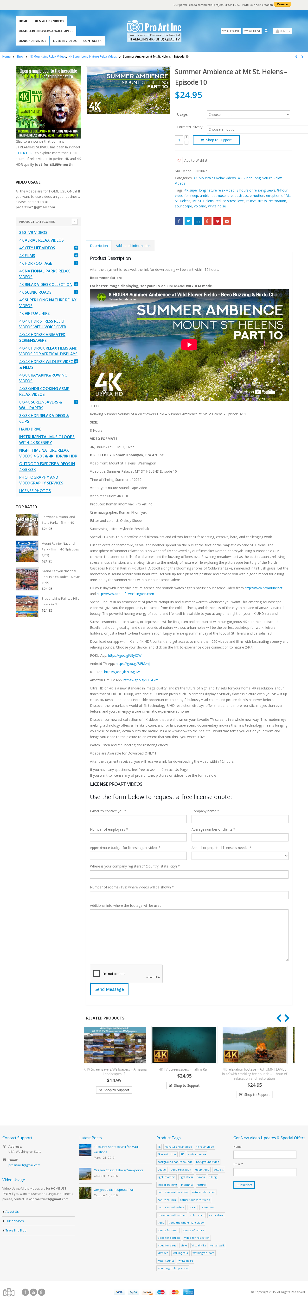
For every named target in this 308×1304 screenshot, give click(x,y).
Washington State (203, 1253)
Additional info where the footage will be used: (126, 905)
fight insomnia (166, 1177)
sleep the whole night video (186, 1222)
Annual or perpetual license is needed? (221, 847)
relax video (197, 1215)
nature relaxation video (173, 1192)
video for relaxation (197, 1237)
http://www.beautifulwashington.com (125, 593)
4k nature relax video (178, 1146)
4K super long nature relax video (209, 190)
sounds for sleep (168, 1230)
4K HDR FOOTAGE (35, 263)
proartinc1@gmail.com (24, 1165)
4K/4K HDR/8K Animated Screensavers (42, 337)
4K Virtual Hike (34, 313)
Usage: (182, 114)
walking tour (180, 1253)
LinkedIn (198, 221)
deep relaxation (181, 1169)
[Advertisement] (48, 697)
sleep (161, 1222)
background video (207, 1162)
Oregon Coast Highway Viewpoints (118, 1170)
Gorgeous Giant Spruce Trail (114, 1190)
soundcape (183, 206)
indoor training (167, 1184)
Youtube (33, 1292)
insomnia (187, 1184)
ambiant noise (197, 1154)
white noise (217, 206)
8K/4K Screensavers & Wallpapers (46, 31)
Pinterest (217, 221)
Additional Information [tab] (133, 245)
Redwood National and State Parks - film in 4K (58, 520)
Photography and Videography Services (41, 480)
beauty (162, 1169)
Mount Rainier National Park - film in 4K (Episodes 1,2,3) (60, 549)
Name (237, 1146)
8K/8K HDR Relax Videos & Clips (44, 418)
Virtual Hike (199, 1245)
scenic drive (216, 1215)
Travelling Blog (16, 1230)
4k (159, 1146)
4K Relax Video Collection (45, 284)
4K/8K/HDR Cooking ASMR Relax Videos (44, 391)
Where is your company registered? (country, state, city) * (135, 866)
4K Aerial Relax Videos (41, 240)
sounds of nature (193, 1230)
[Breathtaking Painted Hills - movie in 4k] (27, 606)
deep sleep (202, 1169)
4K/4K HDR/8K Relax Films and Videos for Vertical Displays (48, 351)
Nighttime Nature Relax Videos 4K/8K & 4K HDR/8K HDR (48, 453)
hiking (213, 1177)
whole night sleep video (173, 1268)
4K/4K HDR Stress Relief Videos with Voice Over (42, 324)
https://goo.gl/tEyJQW (124, 655)
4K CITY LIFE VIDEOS (37, 248)
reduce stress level (230, 201)
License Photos (35, 490)
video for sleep (167, 1245)
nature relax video (204, 1192)
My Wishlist (252, 31)
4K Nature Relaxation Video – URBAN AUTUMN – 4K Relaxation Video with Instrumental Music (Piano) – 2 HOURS (260, 1074)
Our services (15, 1221)
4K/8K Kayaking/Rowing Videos (43, 378)
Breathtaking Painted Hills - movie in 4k (61, 601)
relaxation (207, 1207)
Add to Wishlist (195, 160)
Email (227, 221)
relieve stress (256, 201)
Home (23, 21)
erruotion (257, 195)
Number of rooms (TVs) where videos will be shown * (132, 887)
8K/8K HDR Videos (32, 41)
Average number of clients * (213, 829)
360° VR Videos (33, 232)
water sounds (166, 1260)
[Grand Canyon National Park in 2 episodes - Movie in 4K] (27, 578)
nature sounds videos (171, 1207)
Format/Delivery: (190, 127)
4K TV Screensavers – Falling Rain (119, 1069)
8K (182, 1154)
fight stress (186, 1177)
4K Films (27, 255)
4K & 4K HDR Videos (49, 21)
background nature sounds (175, 1162)
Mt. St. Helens (203, 201)
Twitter (188, 221)
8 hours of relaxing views (256, 190)
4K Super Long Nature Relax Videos (48, 302)
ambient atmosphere (216, 195)
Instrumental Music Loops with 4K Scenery (47, 439)
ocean (193, 1207)
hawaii (201, 1177)
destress (241, 195)
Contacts (91, 41)
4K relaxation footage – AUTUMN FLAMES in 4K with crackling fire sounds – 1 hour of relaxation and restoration (189, 1074)
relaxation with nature (172, 1215)
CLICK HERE (25, 153)
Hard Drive (30, 429)
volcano (200, 206)
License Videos (65, 41)
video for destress (169, 1237)
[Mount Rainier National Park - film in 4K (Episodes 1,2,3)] (27, 551)
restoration (277, 201)
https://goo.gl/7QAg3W (122, 671)
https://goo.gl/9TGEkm (141, 680)
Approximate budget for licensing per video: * (125, 847)
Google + (208, 221)
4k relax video (205, 1146)
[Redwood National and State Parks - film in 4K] (27, 524)
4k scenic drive (167, 1154)
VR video (163, 1253)
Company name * (205, 811)
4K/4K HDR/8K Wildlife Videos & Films (47, 364)
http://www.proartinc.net (263, 588)
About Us (12, 1212)
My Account (230, 31)
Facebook (179, 221)
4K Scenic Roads (35, 292)
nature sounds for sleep (195, 1200)
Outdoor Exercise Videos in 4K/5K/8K (47, 466)
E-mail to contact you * (108, 811)
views (184, 1245)
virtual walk (217, 1245)
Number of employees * (109, 829)
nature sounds (167, 1200)
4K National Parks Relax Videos (44, 273)
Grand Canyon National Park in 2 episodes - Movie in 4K (61, 577)
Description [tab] (99, 245)
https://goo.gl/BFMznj (133, 663)
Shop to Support (219, 140)
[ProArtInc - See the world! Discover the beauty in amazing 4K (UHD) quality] (154, 31)
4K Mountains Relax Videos (214, 178)
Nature (201, 1184)
